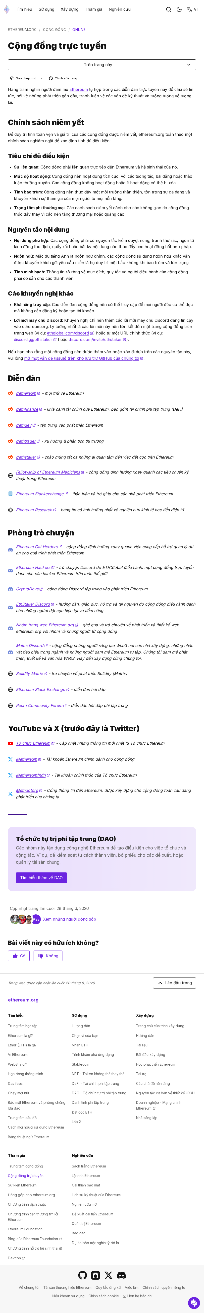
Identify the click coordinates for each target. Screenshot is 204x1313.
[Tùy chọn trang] (42, 78)
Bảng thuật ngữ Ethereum (28, 1137)
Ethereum (78, 89)
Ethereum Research (36, 509)
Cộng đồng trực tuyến (26, 1175)
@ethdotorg (29, 790)
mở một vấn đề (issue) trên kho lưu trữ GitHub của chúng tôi (84, 358)
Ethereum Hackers (35, 567)
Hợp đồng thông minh (25, 1074)
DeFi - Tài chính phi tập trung (95, 1083)
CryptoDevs (29, 588)
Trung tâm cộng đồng (25, 1166)
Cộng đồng (54, 29)
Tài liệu (142, 1045)
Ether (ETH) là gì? (22, 1045)
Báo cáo (79, 1233)
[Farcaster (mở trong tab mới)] (95, 1275)
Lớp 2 (76, 1122)
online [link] (79, 29)
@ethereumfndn (33, 775)
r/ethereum (28, 393)
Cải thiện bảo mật (86, 1185)
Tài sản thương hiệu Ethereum (67, 1287)
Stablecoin (80, 1064)
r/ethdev (26, 425)
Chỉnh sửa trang (63, 78)
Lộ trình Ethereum (86, 1175)
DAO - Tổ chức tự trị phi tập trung (99, 1093)
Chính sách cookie (104, 1296)
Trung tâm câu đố (22, 1118)
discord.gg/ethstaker (35, 339)
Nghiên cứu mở (84, 1204)
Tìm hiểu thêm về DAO (41, 877)
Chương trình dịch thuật (27, 1204)
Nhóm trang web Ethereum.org (47, 624)
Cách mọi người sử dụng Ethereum (36, 1127)
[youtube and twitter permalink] (6, 728)
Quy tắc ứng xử (108, 1287)
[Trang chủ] (6, 9)
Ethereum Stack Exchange (42, 689)
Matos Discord (32, 645)
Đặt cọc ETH (82, 1112)
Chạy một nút (18, 1093)
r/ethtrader (28, 441)
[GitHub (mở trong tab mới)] (82, 1275)
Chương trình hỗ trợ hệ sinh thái (35, 1248)
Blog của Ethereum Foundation (35, 1239)
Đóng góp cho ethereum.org (31, 1195)
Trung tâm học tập (23, 1026)
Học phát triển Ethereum (155, 1064)
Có (22, 955)
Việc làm (132, 1287)
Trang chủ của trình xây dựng (160, 1026)
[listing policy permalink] (6, 122)
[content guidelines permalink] (6, 229)
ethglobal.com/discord (70, 332)
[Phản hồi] (194, 1303)
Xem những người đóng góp (69, 919)
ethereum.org (22, 29)
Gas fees (15, 1083)
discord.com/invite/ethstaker (97, 339)
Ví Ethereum (18, 1054)
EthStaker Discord (35, 604)
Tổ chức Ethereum (35, 743)
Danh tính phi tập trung (90, 1102)
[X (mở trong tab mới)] (108, 1275)
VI (196, 9)
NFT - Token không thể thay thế (98, 1074)
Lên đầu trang (178, 982)
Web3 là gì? (17, 1064)
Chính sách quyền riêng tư (164, 1287)
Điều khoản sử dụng (68, 1296)
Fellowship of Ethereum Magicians (50, 472)
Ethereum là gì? (20, 1035)
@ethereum (29, 759)
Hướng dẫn (81, 1026)
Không (52, 955)
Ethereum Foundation (25, 1229)
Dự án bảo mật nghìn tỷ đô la (95, 1243)
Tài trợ (141, 1074)
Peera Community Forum (41, 705)
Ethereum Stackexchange (42, 493)
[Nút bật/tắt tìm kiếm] (168, 9)
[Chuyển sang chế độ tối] (179, 9)
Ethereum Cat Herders (39, 546)
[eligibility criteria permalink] (6, 156)
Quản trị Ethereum (86, 1223)
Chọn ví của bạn (85, 1035)
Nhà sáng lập (146, 1118)
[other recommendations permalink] (6, 293)
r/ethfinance (29, 409)
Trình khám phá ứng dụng (93, 1054)
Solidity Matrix (31, 673)
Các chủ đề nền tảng (153, 1083)
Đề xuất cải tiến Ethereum (92, 1214)
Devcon (16, 1258)
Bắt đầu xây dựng (150, 1054)
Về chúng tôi (29, 1287)
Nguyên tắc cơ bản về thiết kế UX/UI (165, 1093)
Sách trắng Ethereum (89, 1166)
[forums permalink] (6, 378)
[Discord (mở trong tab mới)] (121, 1275)
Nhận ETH (80, 1045)
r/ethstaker (28, 457)
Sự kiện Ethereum (22, 1185)
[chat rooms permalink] (6, 533)
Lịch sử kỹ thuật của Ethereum (96, 1195)
